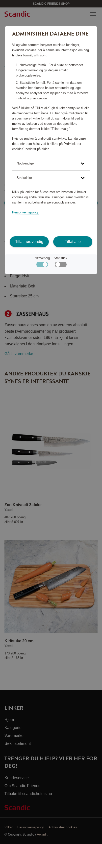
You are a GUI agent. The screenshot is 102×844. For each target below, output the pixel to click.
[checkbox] (60, 266)
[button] (51, 163)
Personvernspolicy (25, 212)
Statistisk (60, 258)
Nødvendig (42, 258)
